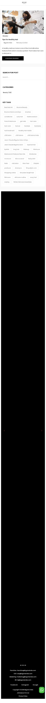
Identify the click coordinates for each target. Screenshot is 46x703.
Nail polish (31, 159)
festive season (32, 117)
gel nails (23, 121)
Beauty (5, 36)
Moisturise (32, 154)
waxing (6, 182)
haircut (17, 126)
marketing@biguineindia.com (26, 677)
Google (35, 685)
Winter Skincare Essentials (22, 182)
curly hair (20, 117)
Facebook (14, 685)
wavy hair (33, 177)
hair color (7, 126)
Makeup (26, 149)
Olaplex (36, 163)
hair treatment (9, 131)
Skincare (7, 177)
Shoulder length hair (27, 173)
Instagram (25, 685)
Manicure (36, 149)
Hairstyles (37, 126)
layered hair (31, 145)
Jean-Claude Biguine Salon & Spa (16, 140)
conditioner (8, 117)
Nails (6, 163)
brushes (28, 112)
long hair (16, 149)
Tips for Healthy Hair (10, 39)
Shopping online (10, 173)
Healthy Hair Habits (25, 131)
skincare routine (20, 177)
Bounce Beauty (22, 107)
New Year (26, 163)
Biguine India (8, 43)
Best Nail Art (8, 107)
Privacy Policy (23, 696)
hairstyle (27, 126)
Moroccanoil (19, 159)
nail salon (15, 163)
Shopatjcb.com (31, 168)
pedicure (7, 168)
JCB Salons (19, 135)
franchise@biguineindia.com (26, 670)
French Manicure (10, 121)
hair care (33, 121)
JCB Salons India (33, 135)
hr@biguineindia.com (24, 680)
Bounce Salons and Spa (12, 112)
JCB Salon (7, 135)
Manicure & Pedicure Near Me (14, 154)
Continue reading (12, 58)
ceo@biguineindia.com (24, 674)
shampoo (18, 168)
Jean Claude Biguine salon (13, 145)
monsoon (7, 159)
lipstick (6, 149)
